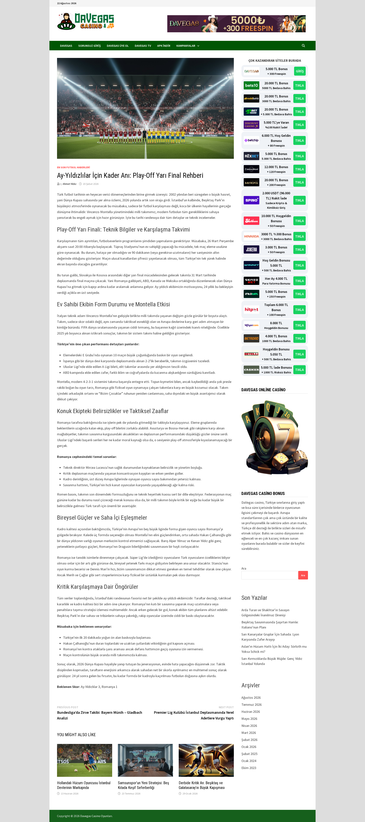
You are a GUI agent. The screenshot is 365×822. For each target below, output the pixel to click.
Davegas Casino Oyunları (96, 816)
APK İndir (163, 45)
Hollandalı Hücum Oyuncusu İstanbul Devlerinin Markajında (83, 785)
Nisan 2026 (249, 725)
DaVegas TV (143, 45)
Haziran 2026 (250, 711)
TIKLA (299, 85)
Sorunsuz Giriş (89, 45)
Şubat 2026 (249, 739)
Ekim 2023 (248, 768)
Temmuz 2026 (251, 704)
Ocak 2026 (248, 747)
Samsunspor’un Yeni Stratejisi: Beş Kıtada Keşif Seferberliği (143, 785)
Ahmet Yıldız (69, 184)
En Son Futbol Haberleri (73, 167)
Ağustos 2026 (251, 697)
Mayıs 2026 (249, 718)
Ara (243, 568)
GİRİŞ (300, 71)
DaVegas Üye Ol (118, 45)
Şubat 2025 (249, 754)
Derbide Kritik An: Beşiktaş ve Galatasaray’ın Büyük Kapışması (202, 785)
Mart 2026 (248, 732)
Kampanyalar (185, 45)
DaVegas (66, 45)
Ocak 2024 (248, 761)
